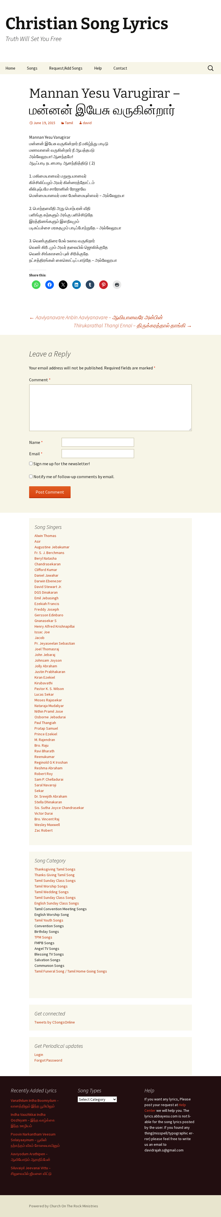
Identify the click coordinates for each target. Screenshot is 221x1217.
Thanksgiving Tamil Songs (54, 869)
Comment (40, 379)
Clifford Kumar (45, 569)
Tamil (69, 122)
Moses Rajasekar (48, 700)
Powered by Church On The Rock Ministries (63, 1206)
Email (36, 453)
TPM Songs (43, 937)
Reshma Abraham (48, 768)
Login (38, 1054)
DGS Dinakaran (46, 592)
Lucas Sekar (44, 694)
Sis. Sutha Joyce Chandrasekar (59, 807)
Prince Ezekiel (45, 734)
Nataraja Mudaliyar (49, 705)
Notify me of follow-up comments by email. (73, 476)
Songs (32, 68)
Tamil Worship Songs (51, 886)
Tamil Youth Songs (48, 920)
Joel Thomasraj (46, 649)
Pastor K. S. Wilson (49, 688)
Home (10, 68)
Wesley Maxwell (47, 824)
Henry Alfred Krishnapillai (54, 626)
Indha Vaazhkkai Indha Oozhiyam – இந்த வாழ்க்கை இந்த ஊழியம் (33, 1120)
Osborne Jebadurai (50, 717)
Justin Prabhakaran (49, 671)
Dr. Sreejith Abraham (50, 796)
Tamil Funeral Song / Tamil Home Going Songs (70, 971)
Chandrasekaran (47, 564)
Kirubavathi (43, 683)
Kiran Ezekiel (44, 677)
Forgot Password (48, 1060)
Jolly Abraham (45, 666)
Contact (120, 68)
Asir (37, 541)
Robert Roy (43, 773)
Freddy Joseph (46, 609)
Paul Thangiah (45, 722)
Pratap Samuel (46, 728)
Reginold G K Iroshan (51, 762)
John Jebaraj (44, 654)
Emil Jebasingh (46, 598)
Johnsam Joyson (48, 660)
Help (98, 68)
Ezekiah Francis (46, 603)
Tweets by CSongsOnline (54, 1022)
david (87, 122)
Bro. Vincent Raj (46, 819)
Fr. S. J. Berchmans (49, 552)
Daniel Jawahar (46, 575)
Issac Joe (42, 632)
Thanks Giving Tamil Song (54, 874)
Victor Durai (43, 813)
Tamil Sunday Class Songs (55, 880)
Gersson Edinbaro (48, 615)
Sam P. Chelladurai (48, 779)
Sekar (39, 790)
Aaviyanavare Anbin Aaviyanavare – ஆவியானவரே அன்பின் (96, 317)
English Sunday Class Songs (56, 903)
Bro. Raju (41, 745)
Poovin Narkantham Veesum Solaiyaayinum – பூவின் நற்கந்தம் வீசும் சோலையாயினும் (35, 1140)
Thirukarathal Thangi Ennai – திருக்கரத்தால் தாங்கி (133, 325)
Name (36, 442)
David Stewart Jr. (48, 586)
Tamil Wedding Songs (51, 891)
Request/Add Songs (65, 68)
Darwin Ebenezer (48, 581)
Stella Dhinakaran (48, 802)
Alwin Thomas (45, 535)
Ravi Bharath (44, 751)
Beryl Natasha (45, 558)
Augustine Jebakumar (52, 547)
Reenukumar (44, 756)
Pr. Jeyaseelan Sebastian (54, 643)
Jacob (39, 637)
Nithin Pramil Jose (48, 711)
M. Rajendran (44, 739)
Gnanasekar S (45, 620)
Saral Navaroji (45, 785)
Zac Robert (43, 830)
